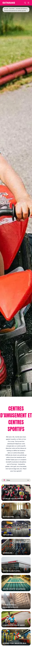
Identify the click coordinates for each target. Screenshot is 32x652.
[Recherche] (25, 3)
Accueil (6, 8)
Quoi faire (11, 8)
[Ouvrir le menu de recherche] (28, 3)
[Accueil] (9, 3)
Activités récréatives (21, 8)
